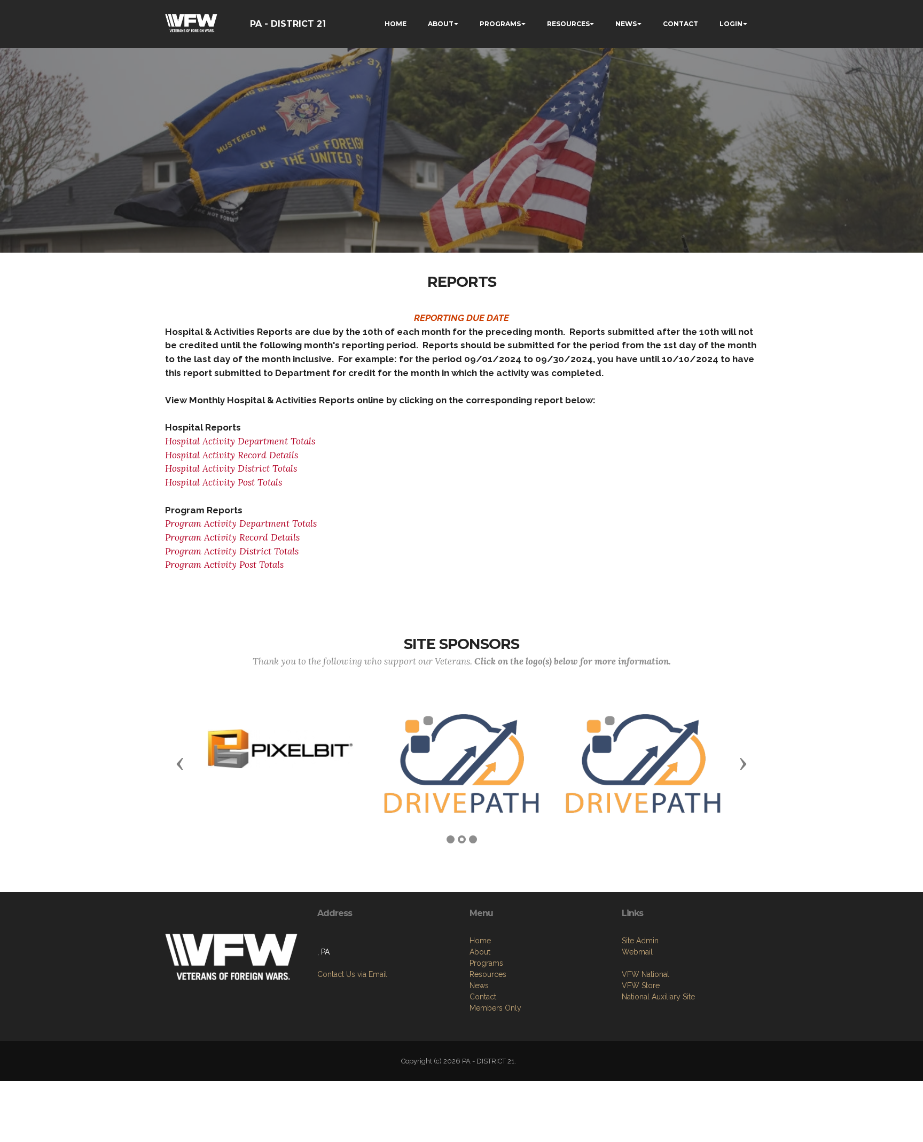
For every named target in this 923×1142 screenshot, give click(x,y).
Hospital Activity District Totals (231, 468)
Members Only (495, 1008)
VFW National (645, 974)
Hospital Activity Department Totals (240, 441)
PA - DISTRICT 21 (288, 24)
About (480, 952)
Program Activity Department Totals (241, 523)
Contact (483, 996)
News (479, 985)
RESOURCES (568, 24)
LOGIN (730, 24)
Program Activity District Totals (232, 551)
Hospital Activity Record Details (231, 455)
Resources (488, 974)
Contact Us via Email (352, 974)
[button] (180, 763)
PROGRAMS (500, 24)
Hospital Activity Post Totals (223, 482)
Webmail (637, 952)
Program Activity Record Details (232, 537)
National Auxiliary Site (658, 996)
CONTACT (680, 24)
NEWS (626, 24)
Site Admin (640, 940)
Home (480, 940)
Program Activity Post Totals (224, 564)
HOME (395, 24)
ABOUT (440, 24)
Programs (486, 963)
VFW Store (641, 985)
